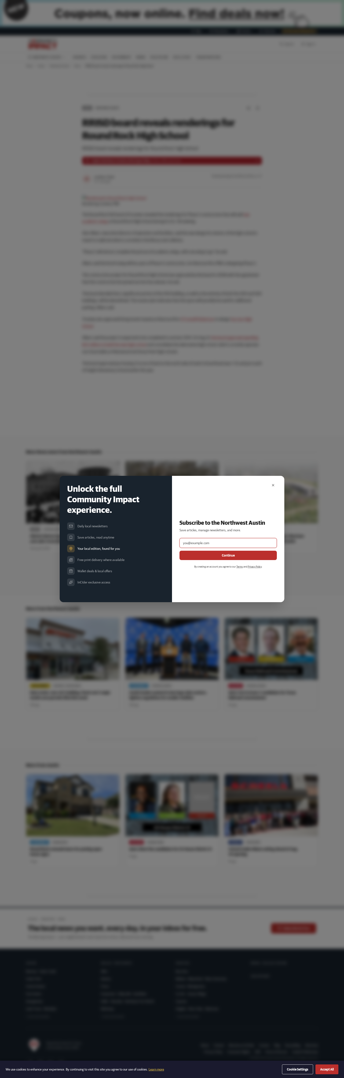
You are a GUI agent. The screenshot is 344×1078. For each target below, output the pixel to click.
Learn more (156, 1069)
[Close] (273, 485)
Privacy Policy (255, 566)
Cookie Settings (297, 1069)
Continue (228, 555)
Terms (239, 566)
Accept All (327, 1069)
